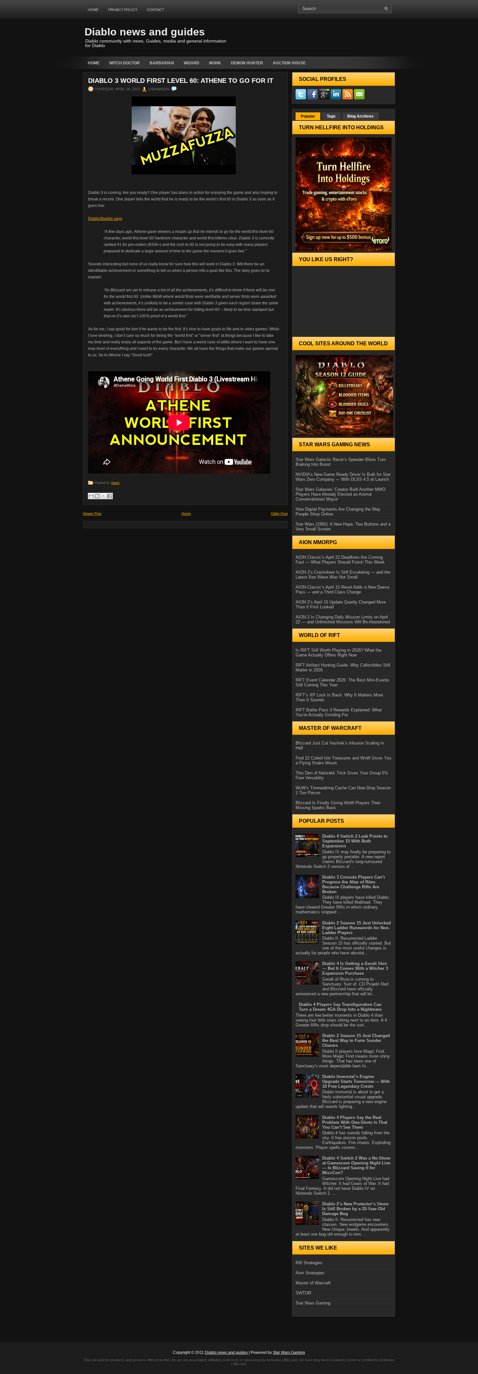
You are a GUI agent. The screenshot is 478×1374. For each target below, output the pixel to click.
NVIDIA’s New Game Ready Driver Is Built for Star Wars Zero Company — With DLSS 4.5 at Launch (343, 477)
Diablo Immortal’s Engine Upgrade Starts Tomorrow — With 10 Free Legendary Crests (356, 1081)
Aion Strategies (310, 1272)
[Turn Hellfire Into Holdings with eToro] (344, 194)
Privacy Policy (122, 10)
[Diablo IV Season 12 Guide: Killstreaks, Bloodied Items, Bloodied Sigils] (344, 395)
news (115, 483)
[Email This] (91, 496)
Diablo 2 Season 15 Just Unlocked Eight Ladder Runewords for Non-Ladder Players (356, 928)
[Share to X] (103, 496)
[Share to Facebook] (109, 496)
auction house (289, 63)
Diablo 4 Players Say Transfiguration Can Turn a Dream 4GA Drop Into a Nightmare (340, 1007)
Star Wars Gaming (313, 1303)
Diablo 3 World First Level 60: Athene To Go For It (180, 80)
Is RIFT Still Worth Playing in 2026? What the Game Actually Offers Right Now (338, 652)
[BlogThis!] (97, 496)
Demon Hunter (247, 63)
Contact (155, 10)
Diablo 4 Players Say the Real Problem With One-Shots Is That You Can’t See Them (354, 1122)
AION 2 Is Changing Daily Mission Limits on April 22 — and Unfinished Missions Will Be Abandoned (343, 619)
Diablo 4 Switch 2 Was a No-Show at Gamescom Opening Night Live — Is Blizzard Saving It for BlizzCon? (356, 1165)
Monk (215, 63)
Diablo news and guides (145, 32)
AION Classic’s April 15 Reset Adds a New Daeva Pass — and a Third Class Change (342, 589)
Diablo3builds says (105, 218)
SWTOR (303, 1293)
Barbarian (162, 63)
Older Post (279, 513)
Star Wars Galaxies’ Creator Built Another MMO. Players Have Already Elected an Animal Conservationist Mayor (341, 494)
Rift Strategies (309, 1262)
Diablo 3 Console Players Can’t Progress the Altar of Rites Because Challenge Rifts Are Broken (353, 884)
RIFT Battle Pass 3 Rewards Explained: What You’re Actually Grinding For (339, 712)
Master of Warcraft (313, 1282)
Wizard (191, 63)
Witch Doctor (124, 63)
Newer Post (92, 513)
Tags (331, 116)
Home (93, 10)
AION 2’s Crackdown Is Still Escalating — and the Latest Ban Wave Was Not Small (343, 574)
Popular (308, 116)
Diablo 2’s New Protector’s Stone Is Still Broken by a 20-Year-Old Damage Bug (355, 1209)
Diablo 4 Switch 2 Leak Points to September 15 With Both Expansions (355, 841)
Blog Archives (360, 116)
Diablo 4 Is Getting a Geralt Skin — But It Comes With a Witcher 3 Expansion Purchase (355, 968)
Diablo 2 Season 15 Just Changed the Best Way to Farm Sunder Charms (356, 1040)
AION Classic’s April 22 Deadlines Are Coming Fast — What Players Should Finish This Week (340, 560)
